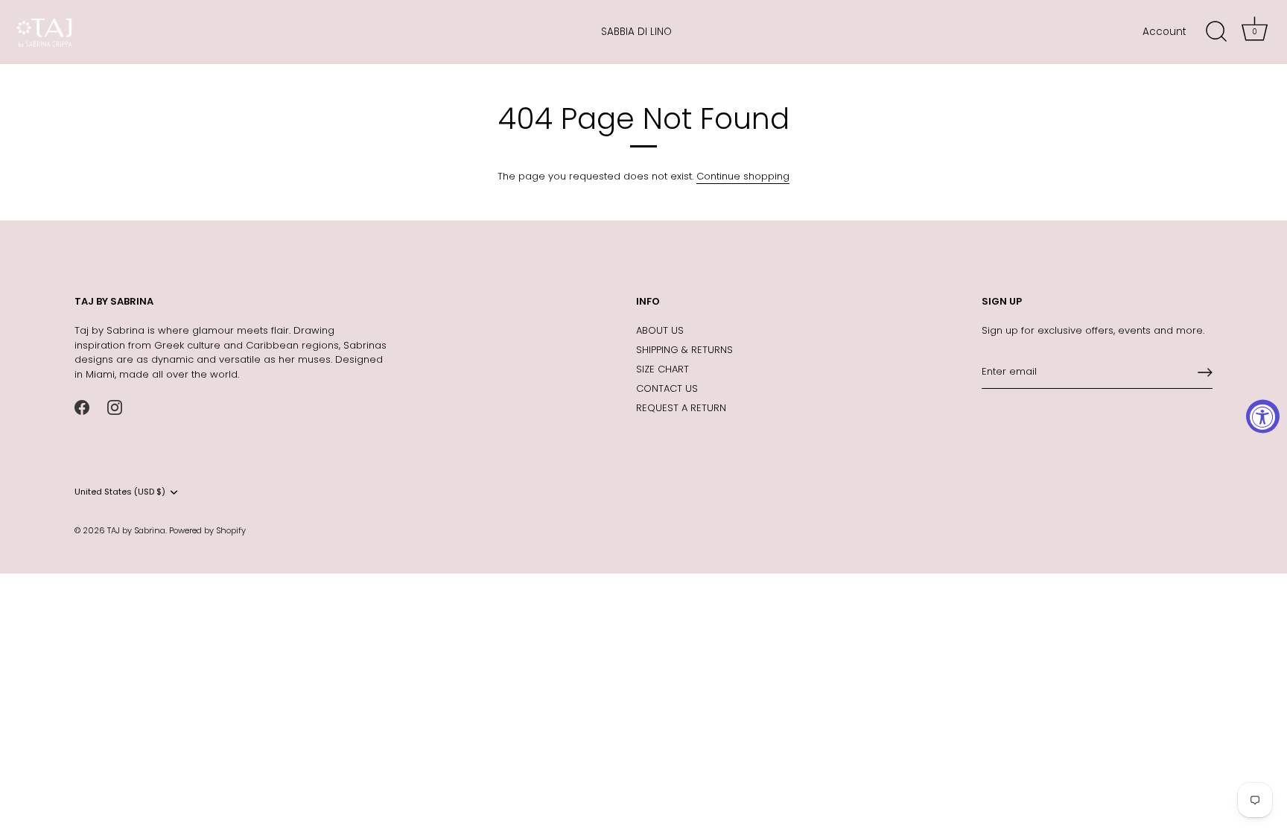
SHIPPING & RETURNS (684, 350)
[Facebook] (81, 406)
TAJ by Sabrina (136, 530)
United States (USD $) (119, 492)
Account (1164, 32)
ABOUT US (660, 330)
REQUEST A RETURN (681, 408)
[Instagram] (114, 406)
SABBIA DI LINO (636, 32)
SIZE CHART (662, 369)
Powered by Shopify (207, 530)
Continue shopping (742, 176)
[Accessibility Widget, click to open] (1263, 416)
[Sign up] (1205, 372)
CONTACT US (667, 388)
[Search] (1216, 32)
